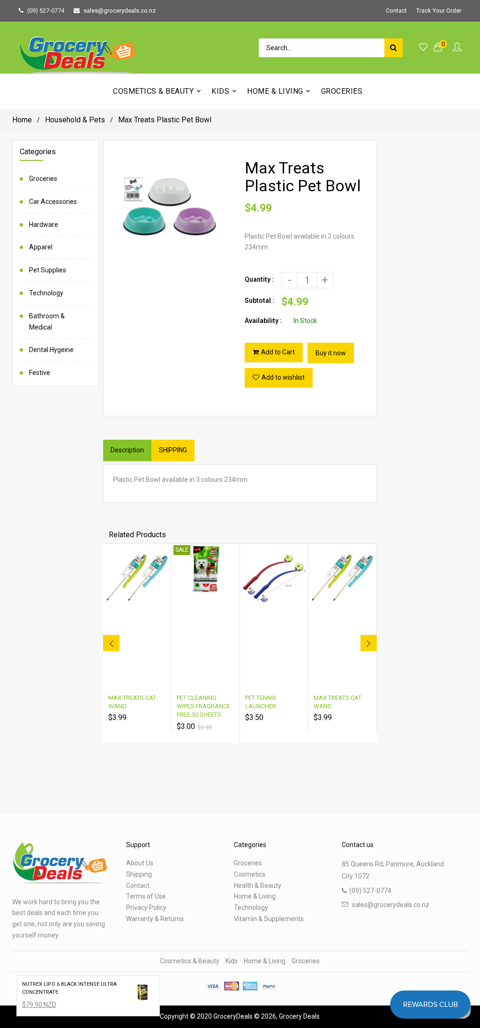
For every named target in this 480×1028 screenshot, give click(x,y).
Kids (231, 961)
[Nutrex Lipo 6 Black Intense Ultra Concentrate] (142, 994)
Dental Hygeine (51, 349)
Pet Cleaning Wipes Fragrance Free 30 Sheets (203, 706)
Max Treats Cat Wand (132, 702)
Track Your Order (438, 10)
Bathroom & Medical (47, 321)
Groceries (43, 178)
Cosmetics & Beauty (189, 961)
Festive (39, 372)
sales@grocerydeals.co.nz (119, 10)
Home (22, 119)
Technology (46, 293)
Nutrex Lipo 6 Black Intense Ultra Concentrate (69, 988)
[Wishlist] (423, 47)
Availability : (263, 320)
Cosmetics (249, 874)
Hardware (43, 224)
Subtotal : (259, 300)
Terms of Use (146, 896)
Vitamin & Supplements (269, 919)
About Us (139, 863)
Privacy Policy (146, 907)
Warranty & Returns (155, 919)
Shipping (139, 874)
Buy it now (330, 353)
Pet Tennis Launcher (261, 702)
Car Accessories (53, 201)
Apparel (40, 247)
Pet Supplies (47, 270)
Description (127, 450)
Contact (396, 10)
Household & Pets (75, 119)
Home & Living (255, 896)
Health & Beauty (257, 885)
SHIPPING (173, 450)
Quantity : (259, 279)
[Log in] (457, 47)
